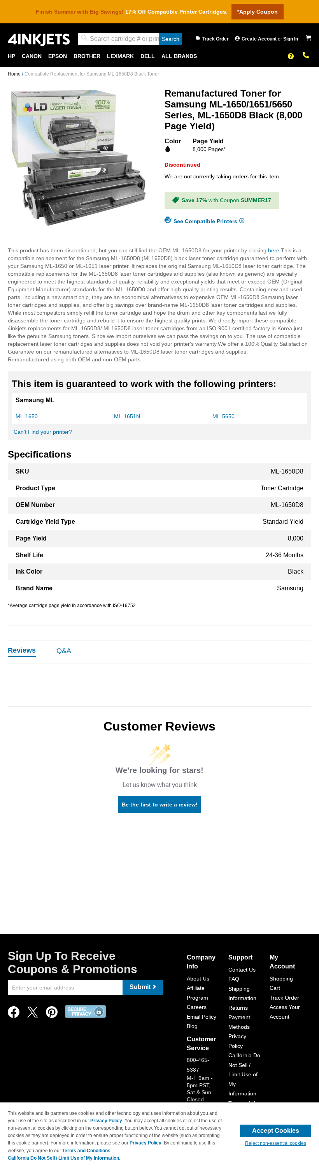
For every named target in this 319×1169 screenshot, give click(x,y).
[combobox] (130, 39)
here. (274, 250)
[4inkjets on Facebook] (13, 1014)
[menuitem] (11, 56)
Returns (238, 1008)
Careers (197, 1007)
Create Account (260, 39)
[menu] (159, 56)
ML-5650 (223, 416)
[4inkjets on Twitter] (33, 1014)
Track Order (215, 39)
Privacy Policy (106, 1120)
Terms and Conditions (86, 1150)
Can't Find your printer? (43, 432)
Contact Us (242, 970)
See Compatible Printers (205, 221)
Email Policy (201, 1017)
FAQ (233, 979)
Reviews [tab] (22, 650)
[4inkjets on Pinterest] (52, 1014)
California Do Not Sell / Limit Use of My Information (244, 1074)
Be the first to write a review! (160, 804)
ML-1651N (127, 416)
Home (15, 74)
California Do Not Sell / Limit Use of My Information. (64, 1158)
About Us (198, 978)
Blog (192, 1026)
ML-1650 (27, 416)
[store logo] (39, 39)
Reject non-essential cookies (275, 1143)
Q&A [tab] (63, 651)
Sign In (290, 39)
